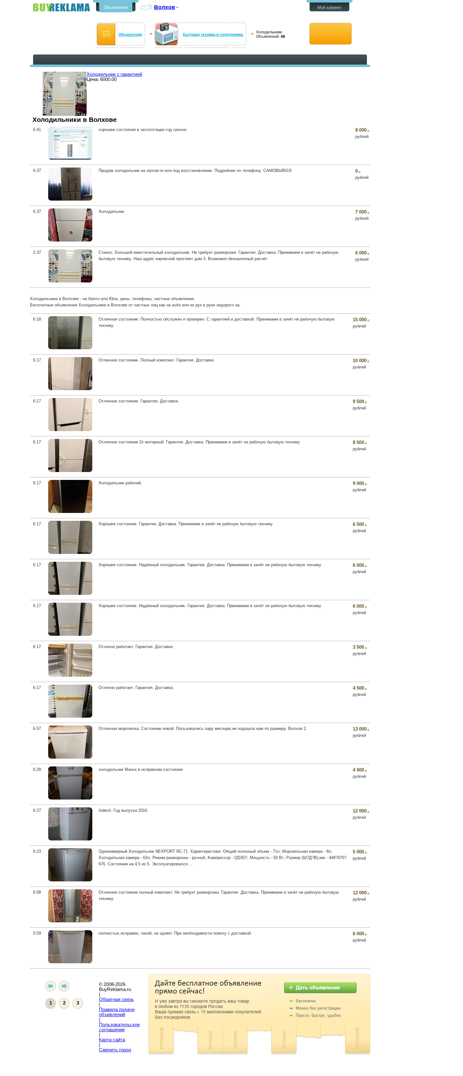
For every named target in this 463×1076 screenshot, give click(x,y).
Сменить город (115, 1049)
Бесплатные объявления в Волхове (61, 7)
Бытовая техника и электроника (213, 34)
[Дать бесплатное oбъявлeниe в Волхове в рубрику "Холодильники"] (331, 34)
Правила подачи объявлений (116, 1012)
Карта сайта (112, 1039)
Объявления (116, 7)
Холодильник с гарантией (114, 74)
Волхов (164, 7)
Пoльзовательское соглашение (119, 1027)
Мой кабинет (329, 7)
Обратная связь (116, 999)
